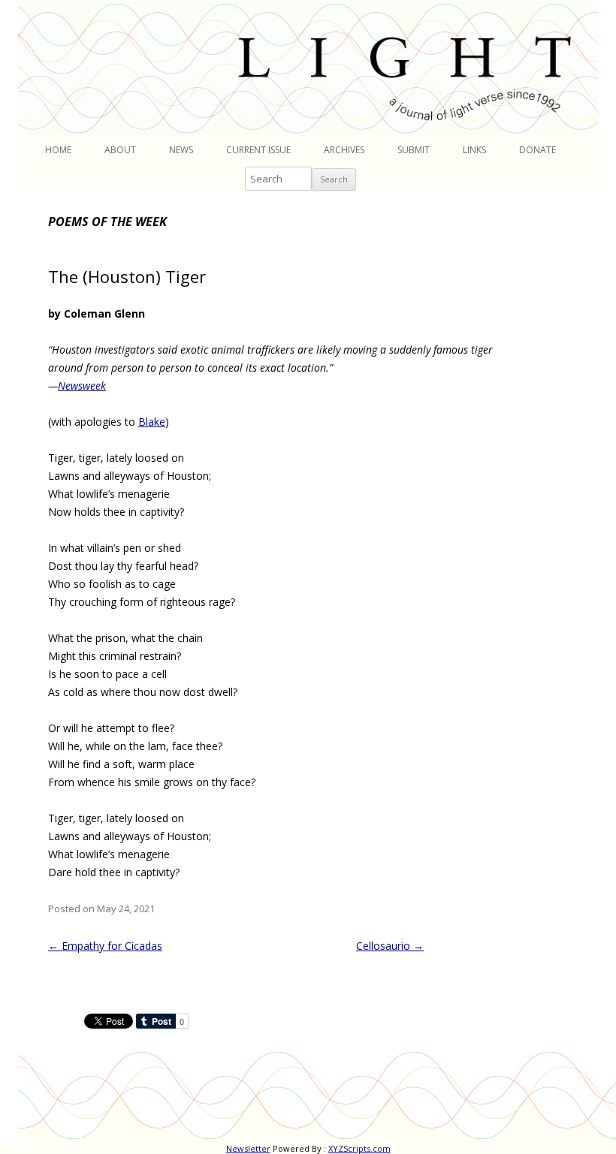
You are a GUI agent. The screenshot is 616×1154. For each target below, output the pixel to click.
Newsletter (248, 1148)
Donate (537, 149)
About (120, 149)
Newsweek (82, 385)
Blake (151, 421)
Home (58, 149)
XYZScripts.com (359, 1148)
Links (474, 149)
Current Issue (258, 149)
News (181, 149)
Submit (413, 149)
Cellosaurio (390, 946)
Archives (344, 149)
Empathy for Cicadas (105, 946)
